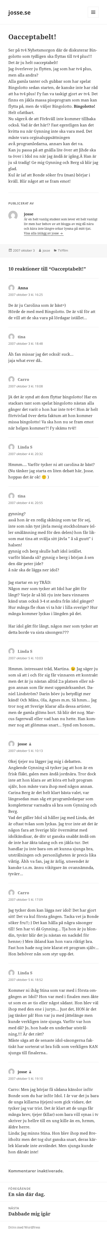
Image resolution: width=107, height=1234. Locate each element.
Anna (23, 287)
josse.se (19, 12)
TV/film (63, 250)
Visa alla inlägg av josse (41, 233)
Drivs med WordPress (24, 1227)
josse (46, 250)
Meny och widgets (93, 17)
